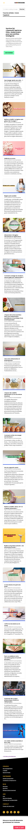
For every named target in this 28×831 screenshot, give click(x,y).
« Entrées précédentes (9, 756)
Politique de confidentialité (10, 800)
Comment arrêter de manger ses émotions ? (13, 436)
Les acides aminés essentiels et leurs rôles (13, 741)
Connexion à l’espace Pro (9, 780)
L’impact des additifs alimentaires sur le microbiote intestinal (13, 394)
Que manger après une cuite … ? (13, 80)
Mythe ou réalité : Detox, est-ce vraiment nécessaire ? (13, 507)
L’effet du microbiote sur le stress (12, 624)
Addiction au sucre (9, 158)
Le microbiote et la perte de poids (12, 585)
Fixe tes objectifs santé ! (11, 467)
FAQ (4, 796)
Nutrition (5, 788)
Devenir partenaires (8, 778)
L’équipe (5, 770)
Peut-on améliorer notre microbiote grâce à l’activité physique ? (12, 657)
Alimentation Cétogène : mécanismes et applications (12, 235)
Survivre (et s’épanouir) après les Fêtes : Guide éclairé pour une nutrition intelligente (14, 32)
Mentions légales (7, 798)
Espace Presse (6, 772)
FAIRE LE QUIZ (19, 828)
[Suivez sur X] (15, 812)
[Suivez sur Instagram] (7, 812)
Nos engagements (7, 768)
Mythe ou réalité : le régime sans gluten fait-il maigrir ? (13, 120)
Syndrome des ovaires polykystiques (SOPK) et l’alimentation (11, 700)
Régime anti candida (10, 196)
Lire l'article (9, 53)
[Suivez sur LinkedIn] (11, 812)
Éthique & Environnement (9, 790)
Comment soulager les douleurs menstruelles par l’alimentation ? (14, 276)
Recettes (5, 786)
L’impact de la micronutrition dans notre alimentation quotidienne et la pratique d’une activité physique (13, 317)
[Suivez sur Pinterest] (18, 812)
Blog (4, 784)
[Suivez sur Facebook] (4, 812)
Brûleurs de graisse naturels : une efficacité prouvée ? (14, 546)
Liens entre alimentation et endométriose (12, 359)
